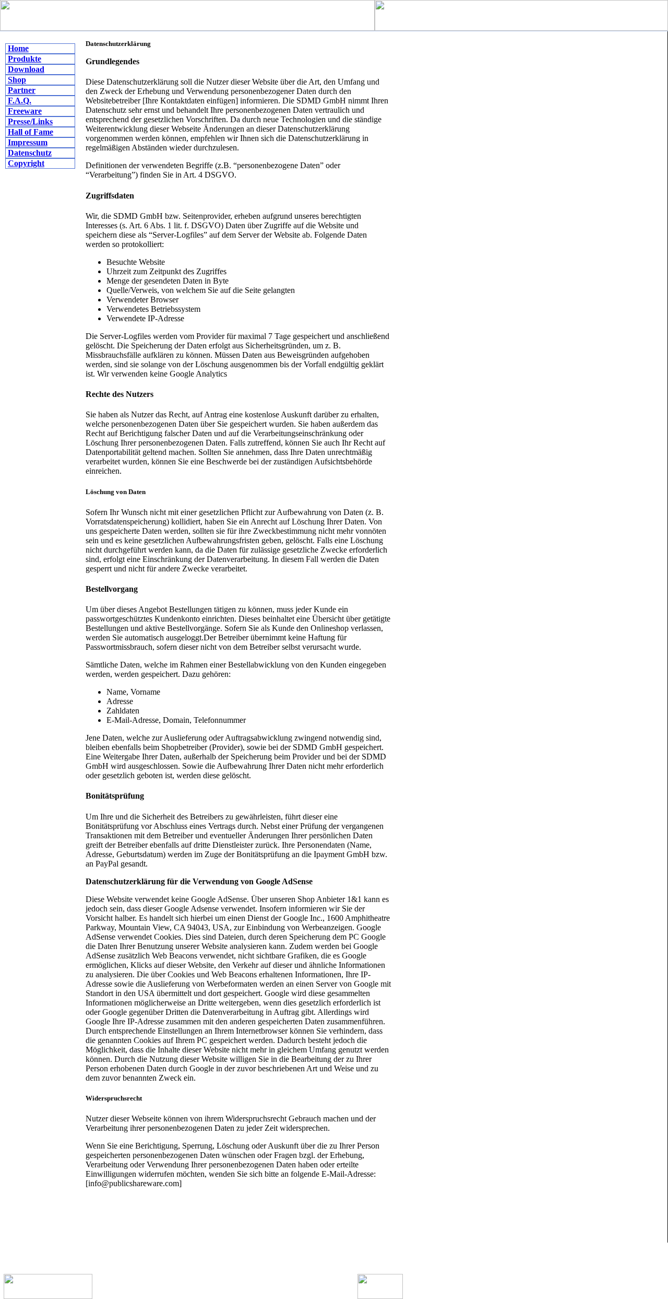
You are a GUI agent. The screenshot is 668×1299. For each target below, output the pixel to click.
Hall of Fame (30, 131)
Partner (21, 90)
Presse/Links (30, 121)
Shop (17, 79)
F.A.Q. (19, 100)
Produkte (24, 58)
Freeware (25, 111)
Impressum (27, 142)
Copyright (26, 163)
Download (26, 69)
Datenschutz (30, 152)
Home (18, 48)
